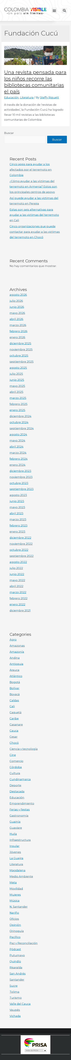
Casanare (16, 724)
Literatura (27, 97)
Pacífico (15, 937)
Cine (13, 755)
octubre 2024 (19, 422)
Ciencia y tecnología (24, 748)
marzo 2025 (18, 398)
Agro (13, 639)
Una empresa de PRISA (35, 1042)
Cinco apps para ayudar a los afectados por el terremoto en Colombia (31, 170)
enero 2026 (17, 337)
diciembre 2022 (20, 537)
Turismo (16, 997)
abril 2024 (16, 446)
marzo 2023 (18, 519)
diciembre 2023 (20, 471)
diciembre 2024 (20, 416)
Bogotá (15, 682)
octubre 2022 (19, 549)
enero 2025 (17, 410)
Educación (11, 97)
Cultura (15, 773)
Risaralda (16, 967)
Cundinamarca (20, 779)
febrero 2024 (19, 458)
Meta (13, 882)
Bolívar (14, 688)
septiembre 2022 (22, 556)
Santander (17, 979)
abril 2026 (16, 319)
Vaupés (15, 1010)
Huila (13, 833)
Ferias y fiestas (20, 809)
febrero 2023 (18, 525)
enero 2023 (17, 531)
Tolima (14, 991)
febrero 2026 (18, 331)
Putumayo (17, 955)
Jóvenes (15, 852)
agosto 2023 (18, 495)
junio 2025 (17, 379)
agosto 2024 (18, 434)
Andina (15, 657)
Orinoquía (17, 931)
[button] (54, 10)
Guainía (15, 821)
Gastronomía (19, 815)
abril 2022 (16, 586)
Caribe (14, 718)
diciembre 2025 (20, 343)
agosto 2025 (18, 367)
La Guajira (16, 858)
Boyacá (15, 694)
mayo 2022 (17, 580)
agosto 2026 (18, 294)
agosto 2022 (18, 562)
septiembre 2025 (22, 361)
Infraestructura (20, 840)
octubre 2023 (19, 483)
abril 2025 (16, 391)
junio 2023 (17, 501)
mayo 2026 (17, 313)
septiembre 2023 (22, 489)
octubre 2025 (19, 355)
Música (14, 900)
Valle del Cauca (20, 1003)
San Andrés (18, 973)
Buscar (9, 133)
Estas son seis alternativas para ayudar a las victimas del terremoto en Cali (34, 215)
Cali (12, 706)
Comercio (16, 761)
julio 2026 (16, 300)
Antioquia (16, 664)
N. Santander (19, 906)
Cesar (14, 736)
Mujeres (15, 894)
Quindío (15, 961)
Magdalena (17, 870)
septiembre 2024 (22, 428)
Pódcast (15, 949)
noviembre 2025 (21, 349)
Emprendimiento (22, 803)
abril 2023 (16, 513)
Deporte (15, 785)
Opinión (15, 925)
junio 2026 (17, 307)
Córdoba (16, 767)
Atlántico (16, 676)
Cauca (14, 730)
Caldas (14, 700)
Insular (14, 846)
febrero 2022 (18, 598)
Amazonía (17, 651)
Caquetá (15, 712)
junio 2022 (17, 574)
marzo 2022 (18, 592)
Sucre (14, 985)
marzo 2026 (18, 325)
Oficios (14, 918)
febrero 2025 (18, 404)
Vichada (15, 1016)
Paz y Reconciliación (24, 943)
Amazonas (17, 645)
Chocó (14, 742)
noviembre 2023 (21, 477)
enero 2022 (17, 604)
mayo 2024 (17, 440)
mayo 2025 (17, 386)
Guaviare (16, 827)
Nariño (14, 912)
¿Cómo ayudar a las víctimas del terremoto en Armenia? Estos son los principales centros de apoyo (33, 186)
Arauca (14, 670)
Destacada (17, 791)
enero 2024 (17, 464)
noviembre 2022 (21, 543)
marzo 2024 (18, 452)
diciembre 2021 (20, 610)
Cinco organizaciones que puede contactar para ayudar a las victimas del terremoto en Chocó (35, 232)
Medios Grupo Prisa (35, 1050)
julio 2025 (16, 373)
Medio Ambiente (21, 876)
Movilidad (16, 888)
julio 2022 (16, 568)
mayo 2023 (17, 507)
